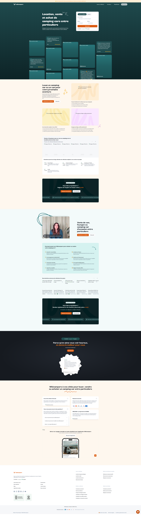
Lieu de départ (80, 16)
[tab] (82, 14)
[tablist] (84, 14)
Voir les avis (70, 350)
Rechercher (87, 26)
